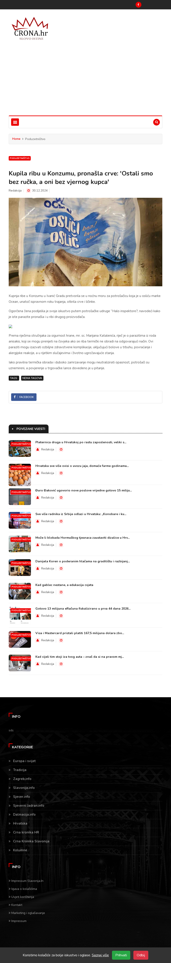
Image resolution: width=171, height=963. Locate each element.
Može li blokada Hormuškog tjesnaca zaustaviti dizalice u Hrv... (82, 538)
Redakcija (15, 191)
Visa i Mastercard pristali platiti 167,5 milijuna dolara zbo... (79, 633)
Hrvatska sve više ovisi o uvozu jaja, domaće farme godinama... (82, 466)
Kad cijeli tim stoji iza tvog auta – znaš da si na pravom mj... (79, 657)
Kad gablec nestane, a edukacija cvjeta (64, 585)
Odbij (141, 955)
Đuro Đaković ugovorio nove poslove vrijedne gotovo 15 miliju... (83, 490)
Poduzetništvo (20, 158)
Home (16, 139)
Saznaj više (100, 955)
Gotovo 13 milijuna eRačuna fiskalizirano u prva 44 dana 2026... (82, 608)
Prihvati (121, 955)
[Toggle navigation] (15, 122)
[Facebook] (138, 5)
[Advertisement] (85, 82)
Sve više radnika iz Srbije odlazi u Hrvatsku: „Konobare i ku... (80, 514)
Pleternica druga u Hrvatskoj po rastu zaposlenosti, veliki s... (80, 442)
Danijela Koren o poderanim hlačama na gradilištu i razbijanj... (82, 561)
